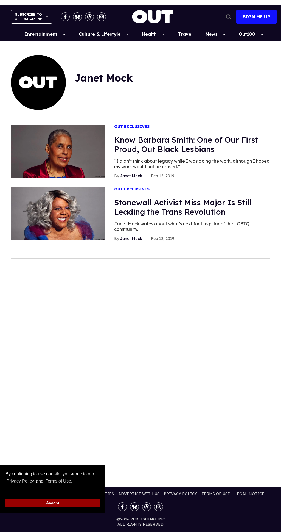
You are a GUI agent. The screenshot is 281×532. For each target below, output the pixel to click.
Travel (185, 34)
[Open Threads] (89, 16)
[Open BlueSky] (77, 16)
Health (149, 34)
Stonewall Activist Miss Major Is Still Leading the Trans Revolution (183, 207)
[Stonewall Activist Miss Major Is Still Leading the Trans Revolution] (58, 213)
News (211, 34)
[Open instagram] (101, 16)
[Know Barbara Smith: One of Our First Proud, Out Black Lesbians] (58, 151)
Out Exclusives (132, 126)
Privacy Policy (20, 481)
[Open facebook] (65, 16)
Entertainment (40, 34)
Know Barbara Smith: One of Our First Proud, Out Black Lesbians (186, 144)
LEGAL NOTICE (249, 493)
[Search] (228, 16)
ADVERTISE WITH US (138, 493)
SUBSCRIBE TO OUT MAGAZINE (28, 16)
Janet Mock (131, 176)
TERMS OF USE (215, 493)
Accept (52, 503)
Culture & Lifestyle (99, 34)
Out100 (247, 34)
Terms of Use (58, 481)
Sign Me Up (256, 17)
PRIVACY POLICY (180, 493)
